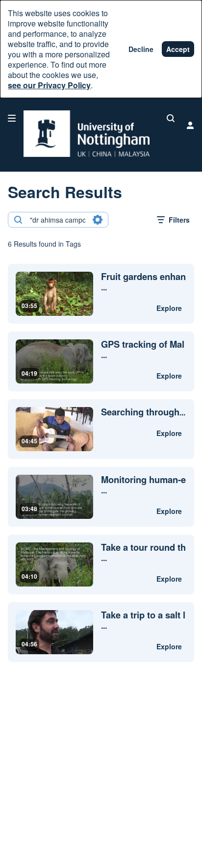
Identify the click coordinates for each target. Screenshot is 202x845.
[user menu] (190, 125)
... (143, 282)
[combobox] (57, 220)
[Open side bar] (12, 118)
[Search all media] (170, 118)
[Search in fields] (97, 220)
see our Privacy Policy (49, 85)
